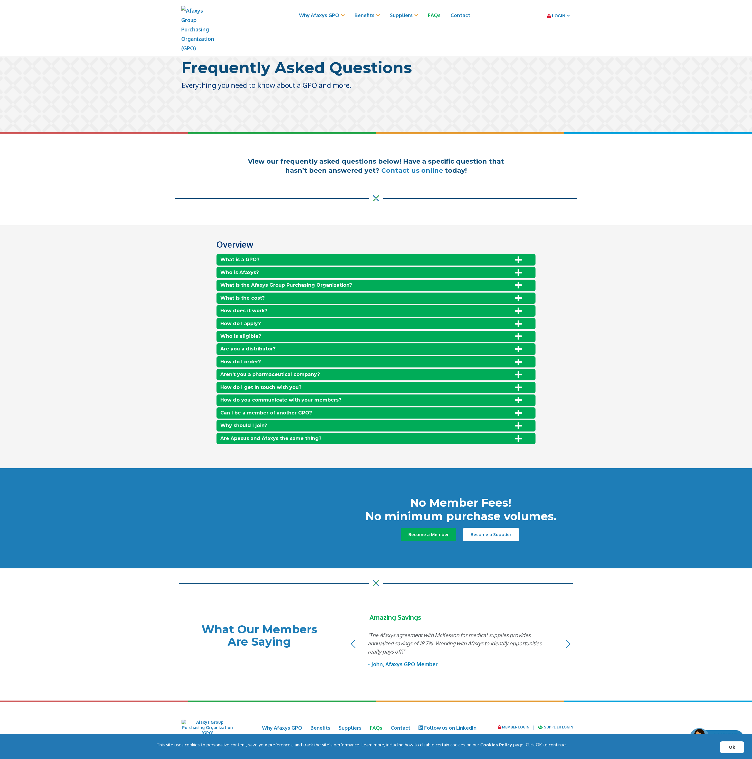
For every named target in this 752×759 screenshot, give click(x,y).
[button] (353, 661)
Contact (460, 15)
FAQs (434, 15)
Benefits (365, 15)
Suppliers (401, 15)
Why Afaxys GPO (319, 15)
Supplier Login (558, 727)
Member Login (515, 727)
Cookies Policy (496, 745)
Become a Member (428, 534)
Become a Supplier (491, 534)
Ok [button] (732, 747)
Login (558, 16)
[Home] (197, 29)
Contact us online (412, 170)
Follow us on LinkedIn (449, 728)
